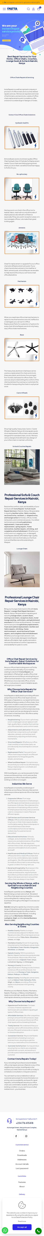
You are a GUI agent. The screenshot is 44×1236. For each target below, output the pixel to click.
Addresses (22, 1159)
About (22, 1186)
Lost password (22, 1168)
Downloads (22, 1155)
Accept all (22, 1227)
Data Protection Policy (24, 1217)
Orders (22, 1151)
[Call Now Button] (38, 1231)
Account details (22, 1164)
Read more (22, 1221)
